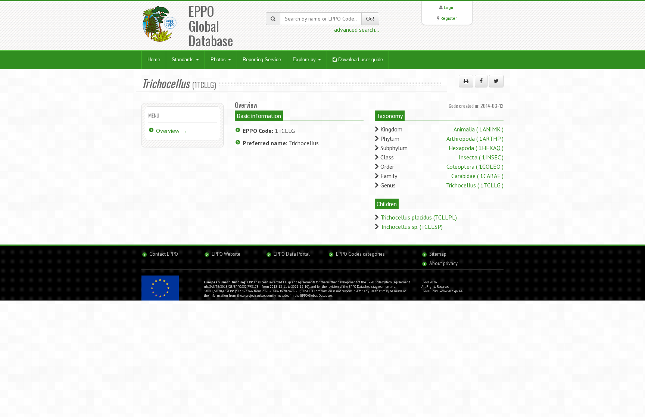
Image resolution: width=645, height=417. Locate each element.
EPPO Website (226, 254)
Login (449, 7)
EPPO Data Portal (292, 254)
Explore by (305, 59)
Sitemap (437, 254)
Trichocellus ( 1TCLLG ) (475, 185)
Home (153, 59)
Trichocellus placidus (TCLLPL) (418, 217)
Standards (183, 59)
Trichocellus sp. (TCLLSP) (411, 226)
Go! (370, 18)
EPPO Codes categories (360, 254)
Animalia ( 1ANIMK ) (479, 129)
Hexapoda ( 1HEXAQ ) (476, 148)
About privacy (443, 263)
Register (448, 18)
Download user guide (360, 59)
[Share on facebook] (481, 81)
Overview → (171, 130)
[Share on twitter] (496, 81)
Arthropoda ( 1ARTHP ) (475, 138)
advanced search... (356, 29)
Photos (219, 59)
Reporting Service (262, 59)
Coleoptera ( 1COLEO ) (475, 166)
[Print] (466, 81)
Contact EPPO (163, 254)
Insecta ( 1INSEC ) (481, 157)
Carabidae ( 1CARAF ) (477, 176)
